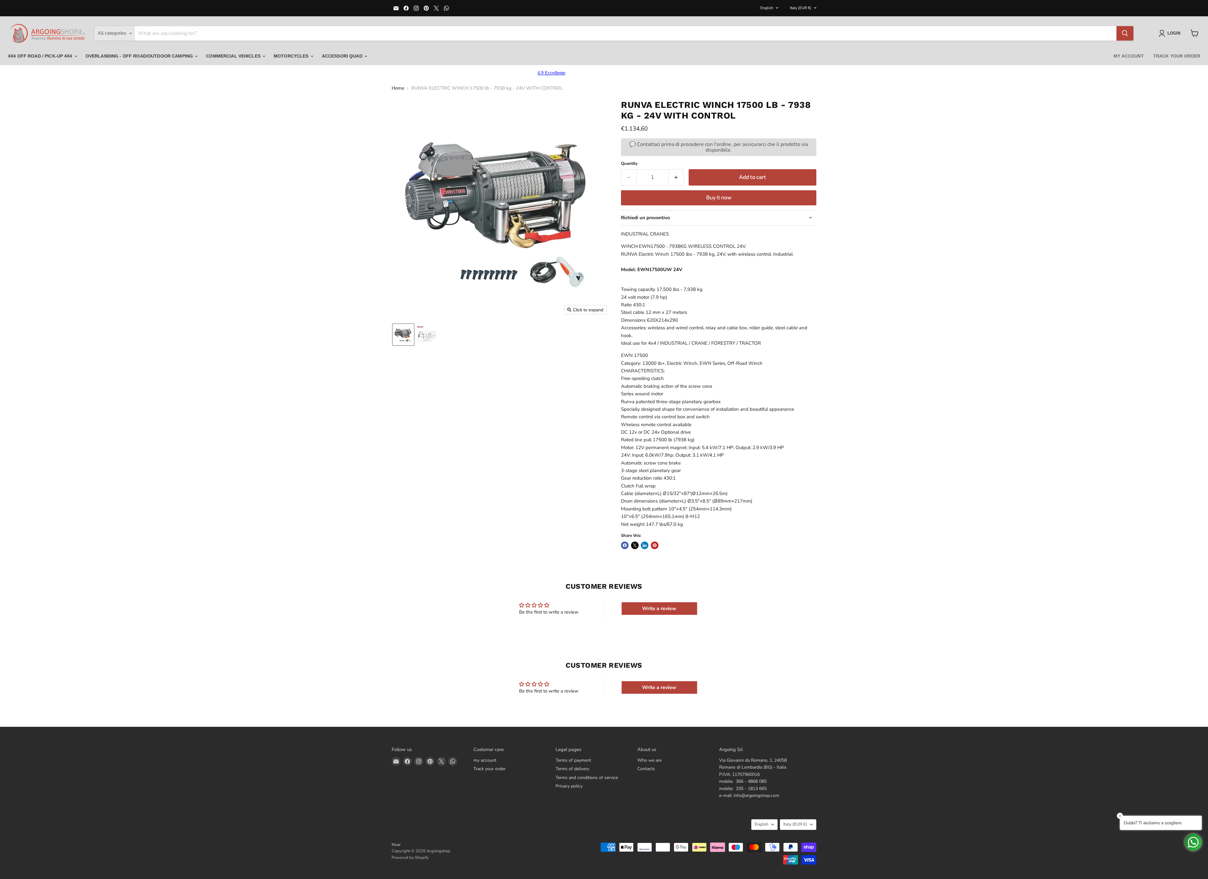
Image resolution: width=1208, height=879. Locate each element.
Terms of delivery (572, 769)
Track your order (1176, 55)
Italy (800, 7)
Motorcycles (292, 55)
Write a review (659, 608)
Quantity (629, 163)
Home (398, 88)
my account (1129, 55)
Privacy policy (569, 786)
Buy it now (718, 197)
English (766, 7)
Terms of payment (573, 760)
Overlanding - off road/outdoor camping (140, 55)
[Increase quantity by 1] (676, 177)
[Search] (1124, 33)
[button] (1171, 33)
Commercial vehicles (234, 55)
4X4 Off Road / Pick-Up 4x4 (41, 55)
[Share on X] (635, 545)
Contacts (646, 769)
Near (396, 845)
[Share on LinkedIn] (644, 545)
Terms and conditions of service (587, 778)
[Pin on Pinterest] (654, 545)
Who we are (649, 760)
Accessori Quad (343, 55)
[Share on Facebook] (625, 545)
